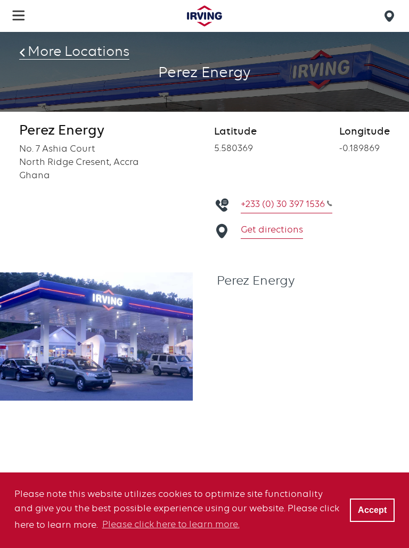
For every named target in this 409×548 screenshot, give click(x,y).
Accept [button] (372, 509)
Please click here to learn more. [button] (171, 524)
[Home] (204, 16)
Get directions (272, 229)
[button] (18, 15)
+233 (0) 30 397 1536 (283, 203)
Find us (391, 16)
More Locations (78, 51)
